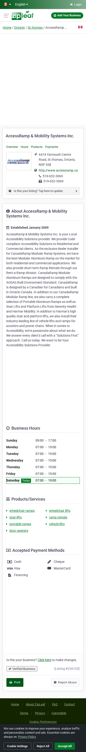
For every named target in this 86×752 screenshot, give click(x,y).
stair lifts (15, 517)
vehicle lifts (57, 524)
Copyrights (59, 713)
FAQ (55, 704)
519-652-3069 (53, 176)
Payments (51, 147)
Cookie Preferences (43, 722)
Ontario (19, 27)
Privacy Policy (27, 736)
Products (37, 147)
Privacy (40, 713)
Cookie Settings (17, 746)
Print (16, 682)
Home (7, 27)
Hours (24, 147)
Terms (24, 713)
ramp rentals (58, 517)
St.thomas (35, 27)
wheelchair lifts (59, 511)
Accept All (65, 746)
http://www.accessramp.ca (58, 170)
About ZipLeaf (35, 704)
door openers (18, 530)
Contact (69, 704)
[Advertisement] (43, 78)
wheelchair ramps (22, 511)
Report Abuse (67, 682)
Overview (12, 147)
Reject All (43, 746)
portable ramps (20, 524)
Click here (44, 660)
